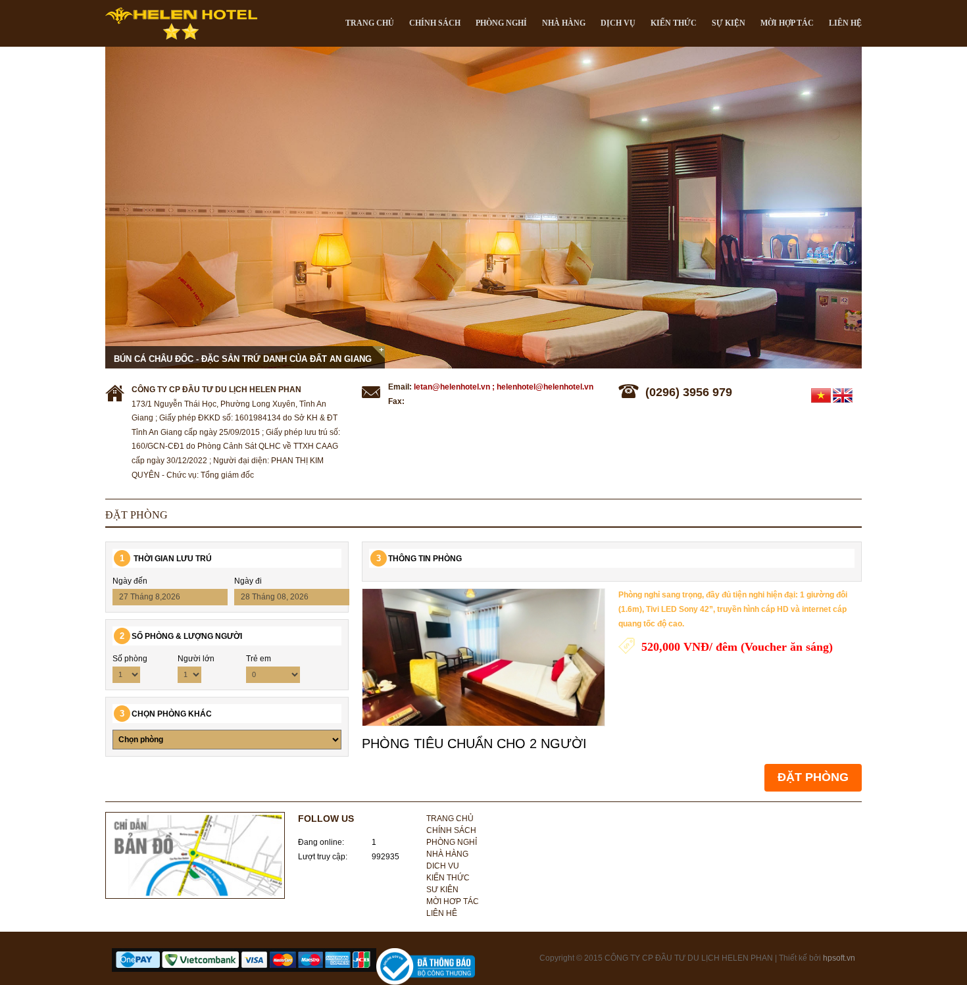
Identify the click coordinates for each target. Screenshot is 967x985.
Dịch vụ (618, 23)
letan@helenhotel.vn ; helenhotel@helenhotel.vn (503, 386)
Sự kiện (728, 23)
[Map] (195, 854)
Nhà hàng (563, 23)
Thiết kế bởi (801, 958)
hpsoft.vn (839, 958)
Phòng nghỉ (451, 842)
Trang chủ (369, 23)
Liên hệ (845, 23)
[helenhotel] (181, 21)
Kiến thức (674, 23)
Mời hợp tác (787, 23)
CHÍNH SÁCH (434, 23)
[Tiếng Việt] (821, 394)
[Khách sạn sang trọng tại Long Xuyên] (483, 207)
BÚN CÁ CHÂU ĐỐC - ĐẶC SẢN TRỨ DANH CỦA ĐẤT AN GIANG (243, 359)
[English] (843, 394)
